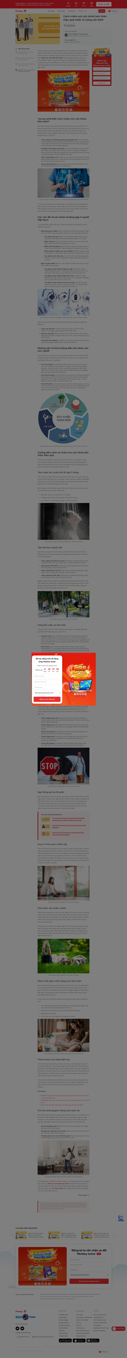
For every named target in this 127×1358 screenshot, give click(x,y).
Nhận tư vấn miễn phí (47, 699)
